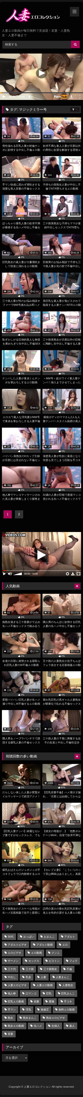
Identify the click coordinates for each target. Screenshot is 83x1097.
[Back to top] (71, 1085)
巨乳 (49, 993)
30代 (11, 936)
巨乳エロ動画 (16, 1001)
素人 (72, 1025)
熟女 (10, 1017)
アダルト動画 (44, 944)
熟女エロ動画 (16, 1025)
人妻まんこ (62, 977)
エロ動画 (36, 952)
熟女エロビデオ (55, 1017)
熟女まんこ (29, 1017)
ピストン (54, 960)
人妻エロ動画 (44, 985)
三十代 (12, 969)
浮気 (28, 1009)
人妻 (43, 977)
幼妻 (36, 1001)
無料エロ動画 (66, 1009)
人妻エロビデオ (17, 985)
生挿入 (56, 1025)
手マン (12, 1009)
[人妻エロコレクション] (34, 15)
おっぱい (28, 936)
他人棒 (12, 993)
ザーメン (13, 960)
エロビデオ (14, 952)
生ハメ (38, 1025)
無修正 (45, 1009)
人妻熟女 (67, 985)
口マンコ (31, 993)
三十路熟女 (50, 969)
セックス (33, 960)
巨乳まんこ (68, 993)
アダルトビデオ (17, 944)
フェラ (73, 960)
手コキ (68, 1001)
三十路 (30, 969)
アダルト (69, 936)
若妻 (10, 1033)
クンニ (56, 952)
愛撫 (51, 1001)
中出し (12, 977)
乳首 (28, 977)
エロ (65, 944)
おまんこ (49, 936)
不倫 (69, 969)
